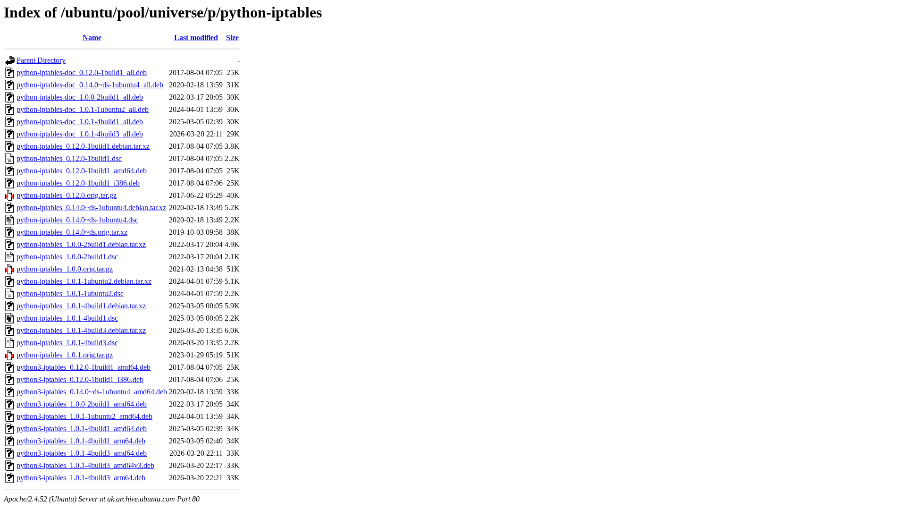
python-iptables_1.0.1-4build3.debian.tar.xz (81, 330)
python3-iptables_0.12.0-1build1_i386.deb (80, 379)
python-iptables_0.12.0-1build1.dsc (69, 158)
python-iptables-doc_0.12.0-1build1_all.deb (82, 72)
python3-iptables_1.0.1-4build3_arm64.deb (81, 478)
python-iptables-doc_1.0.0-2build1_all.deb (80, 97)
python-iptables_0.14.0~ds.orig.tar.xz (72, 232)
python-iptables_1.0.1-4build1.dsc (67, 318)
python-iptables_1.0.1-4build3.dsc (67, 343)
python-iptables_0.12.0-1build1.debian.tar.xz (83, 146)
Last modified (196, 38)
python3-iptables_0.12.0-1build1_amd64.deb (84, 367)
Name (92, 38)
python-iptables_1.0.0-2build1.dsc (67, 257)
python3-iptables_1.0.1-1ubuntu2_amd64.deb (84, 416)
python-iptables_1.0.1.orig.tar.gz (65, 355)
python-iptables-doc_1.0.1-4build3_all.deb (80, 134)
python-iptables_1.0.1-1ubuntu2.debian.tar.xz (84, 281)
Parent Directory (41, 60)
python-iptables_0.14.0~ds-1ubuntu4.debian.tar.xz (91, 208)
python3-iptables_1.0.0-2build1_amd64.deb (82, 404)
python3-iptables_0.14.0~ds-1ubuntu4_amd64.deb (92, 392)
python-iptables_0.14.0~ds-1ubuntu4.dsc (77, 220)
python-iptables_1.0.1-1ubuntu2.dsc (70, 293)
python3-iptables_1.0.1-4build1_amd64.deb (82, 429)
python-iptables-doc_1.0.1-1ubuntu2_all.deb (83, 109)
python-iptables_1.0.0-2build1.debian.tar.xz (81, 244)
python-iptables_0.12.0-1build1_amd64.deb (82, 171)
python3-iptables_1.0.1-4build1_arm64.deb (81, 441)
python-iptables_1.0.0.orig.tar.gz (65, 269)
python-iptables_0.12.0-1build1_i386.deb (78, 183)
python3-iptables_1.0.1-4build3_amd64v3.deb (85, 465)
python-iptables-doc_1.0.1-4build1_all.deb (80, 122)
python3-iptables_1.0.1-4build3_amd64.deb (82, 453)
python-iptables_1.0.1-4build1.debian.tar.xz (81, 306)
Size (232, 38)
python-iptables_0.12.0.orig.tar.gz (67, 195)
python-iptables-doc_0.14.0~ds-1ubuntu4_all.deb (90, 85)
